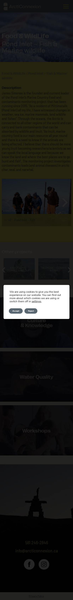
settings (36, 301)
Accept (15, 311)
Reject (31, 311)
